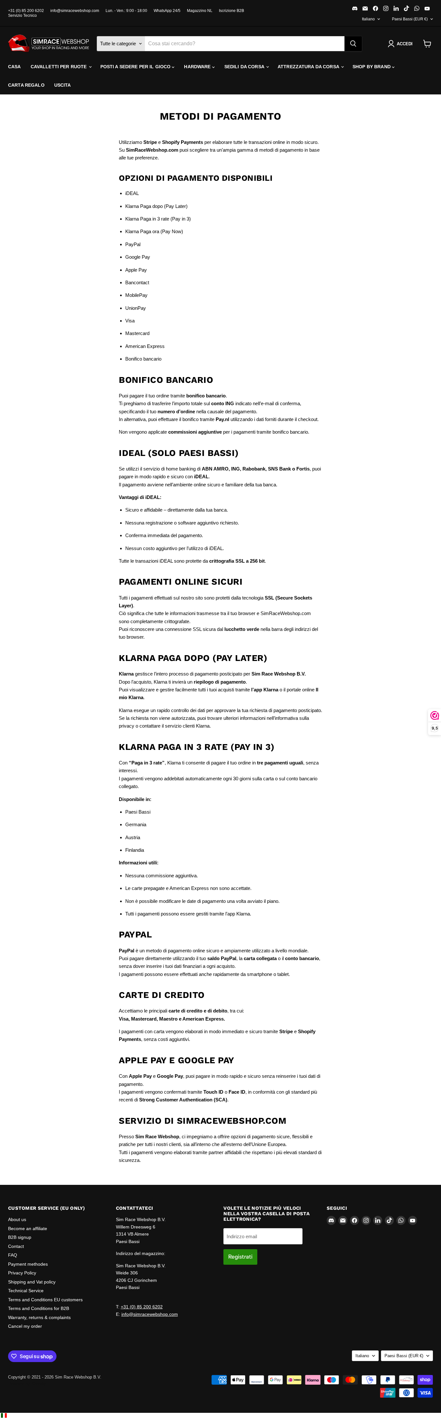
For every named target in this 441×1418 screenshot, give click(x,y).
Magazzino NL (199, 10)
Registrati (240, 1256)
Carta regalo (26, 85)
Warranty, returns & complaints (39, 1317)
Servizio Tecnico (22, 15)
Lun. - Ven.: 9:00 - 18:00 (126, 10)
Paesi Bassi (410, 19)
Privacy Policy (22, 1272)
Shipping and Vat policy (32, 1281)
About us (17, 1219)
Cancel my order (25, 1326)
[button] (401, 44)
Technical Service (26, 1290)
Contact (16, 1246)
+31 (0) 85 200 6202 (26, 10)
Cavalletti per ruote (59, 66)
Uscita (62, 85)
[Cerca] (353, 43)
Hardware (198, 66)
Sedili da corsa (244, 66)
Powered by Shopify (27, 1383)
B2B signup (19, 1237)
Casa (14, 66)
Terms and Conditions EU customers (45, 1299)
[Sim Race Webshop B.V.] (48, 43)
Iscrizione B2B (231, 10)
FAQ (12, 1255)
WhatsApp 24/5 (167, 10)
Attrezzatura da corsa (309, 66)
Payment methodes (28, 1264)
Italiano (368, 19)
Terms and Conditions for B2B (38, 1308)
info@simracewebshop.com (74, 10)
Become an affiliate (27, 1228)
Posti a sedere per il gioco (136, 66)
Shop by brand (372, 66)
